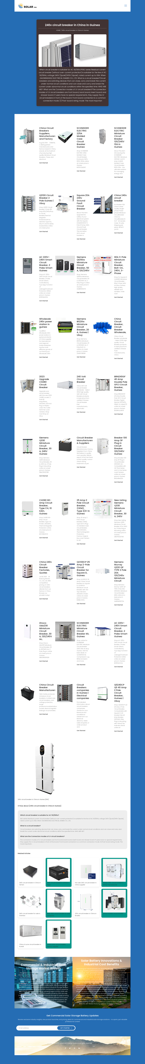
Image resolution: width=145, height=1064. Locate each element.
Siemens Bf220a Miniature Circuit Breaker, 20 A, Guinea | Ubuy (83, 327)
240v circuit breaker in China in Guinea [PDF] (33, 799)
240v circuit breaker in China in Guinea (75, 30)
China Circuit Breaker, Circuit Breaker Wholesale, (120, 325)
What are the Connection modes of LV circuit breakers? (42, 836)
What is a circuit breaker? (30, 826)
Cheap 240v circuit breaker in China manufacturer (113, 884)
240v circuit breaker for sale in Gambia (29, 915)
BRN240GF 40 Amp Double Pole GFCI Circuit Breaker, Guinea (120, 383)
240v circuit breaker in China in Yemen (30, 884)
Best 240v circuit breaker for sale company (58, 915)
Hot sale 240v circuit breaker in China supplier (85, 884)
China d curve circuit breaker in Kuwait (30, 945)
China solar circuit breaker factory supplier (56, 945)
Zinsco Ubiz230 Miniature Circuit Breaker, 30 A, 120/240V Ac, (45, 631)
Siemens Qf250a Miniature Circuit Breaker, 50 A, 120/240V (83, 264)
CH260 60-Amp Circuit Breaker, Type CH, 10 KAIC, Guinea (45, 507)
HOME (58, 30)
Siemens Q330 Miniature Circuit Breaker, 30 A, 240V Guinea (45, 445)
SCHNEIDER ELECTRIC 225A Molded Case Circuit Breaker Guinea (83, 138)
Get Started (43, 163)
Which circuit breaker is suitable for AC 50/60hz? (39, 815)
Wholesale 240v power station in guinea (45, 323)
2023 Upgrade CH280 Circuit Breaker (44, 382)
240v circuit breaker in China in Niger (58, 884)
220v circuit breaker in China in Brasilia (85, 915)
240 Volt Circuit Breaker (81, 379)
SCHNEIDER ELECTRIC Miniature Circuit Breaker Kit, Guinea (83, 629)
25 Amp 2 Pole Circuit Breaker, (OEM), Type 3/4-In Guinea (83, 507)
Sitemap (95, 1043)
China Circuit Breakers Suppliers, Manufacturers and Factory (47, 133)
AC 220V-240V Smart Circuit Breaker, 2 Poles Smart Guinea (45, 264)
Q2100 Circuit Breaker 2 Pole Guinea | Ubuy (46, 199)
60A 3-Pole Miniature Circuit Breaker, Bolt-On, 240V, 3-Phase (120, 265)
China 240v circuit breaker (120, 198)
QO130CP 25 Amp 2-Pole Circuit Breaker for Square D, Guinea (83, 568)
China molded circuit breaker (113, 913)
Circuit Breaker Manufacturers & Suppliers (85, 440)
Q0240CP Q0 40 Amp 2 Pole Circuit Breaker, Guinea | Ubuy (120, 692)
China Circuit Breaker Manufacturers (47, 687)
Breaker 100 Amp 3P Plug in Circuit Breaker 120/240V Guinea (120, 445)
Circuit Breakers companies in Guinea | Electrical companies (83, 691)
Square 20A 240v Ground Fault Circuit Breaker (83, 202)
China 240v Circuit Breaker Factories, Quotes (45, 567)
